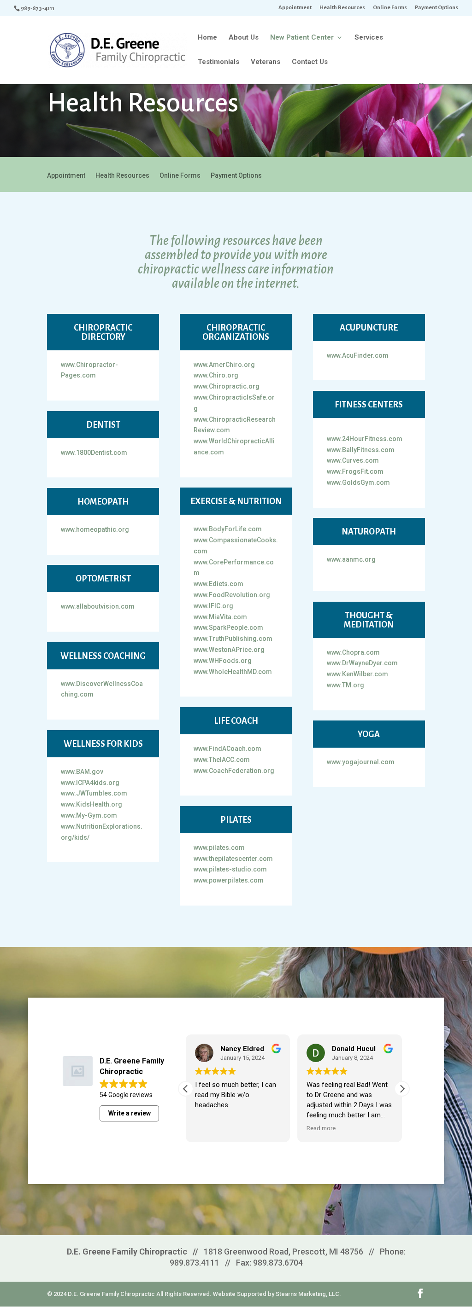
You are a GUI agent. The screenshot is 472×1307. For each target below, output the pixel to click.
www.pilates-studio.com (230, 869)
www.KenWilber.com (357, 674)
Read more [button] (321, 1128)
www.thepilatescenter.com (233, 858)
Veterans (265, 62)
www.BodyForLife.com (228, 529)
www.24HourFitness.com (364, 438)
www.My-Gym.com (89, 815)
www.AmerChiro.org (224, 364)
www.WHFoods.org (223, 660)
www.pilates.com (219, 847)
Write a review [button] (129, 1113)
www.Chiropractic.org (227, 386)
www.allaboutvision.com (98, 606)
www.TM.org (345, 685)
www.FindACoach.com (227, 748)
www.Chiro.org (216, 375)
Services (368, 37)
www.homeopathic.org (95, 529)
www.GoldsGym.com (358, 482)
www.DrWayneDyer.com (362, 663)
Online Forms (390, 8)
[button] (402, 1089)
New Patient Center (302, 37)
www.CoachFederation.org (234, 770)
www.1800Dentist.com (94, 452)
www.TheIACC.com (222, 759)
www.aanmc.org (351, 559)
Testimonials (218, 62)
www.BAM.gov (82, 771)
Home (207, 37)
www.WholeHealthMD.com (233, 671)
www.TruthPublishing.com (233, 638)
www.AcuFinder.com (358, 355)
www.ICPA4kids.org (90, 782)
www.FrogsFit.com (355, 471)
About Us (244, 37)
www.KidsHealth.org (91, 804)
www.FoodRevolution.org (232, 594)
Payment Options (436, 8)
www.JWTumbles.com (94, 793)
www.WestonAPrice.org (229, 649)
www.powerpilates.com (229, 880)
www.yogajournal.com (361, 762)
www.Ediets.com (218, 583)
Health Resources (342, 8)
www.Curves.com (353, 460)
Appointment (295, 8)
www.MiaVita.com (220, 617)
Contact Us (310, 62)
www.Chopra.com (353, 652)
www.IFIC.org (213, 606)
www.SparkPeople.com (228, 627)
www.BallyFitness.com (361, 449)
